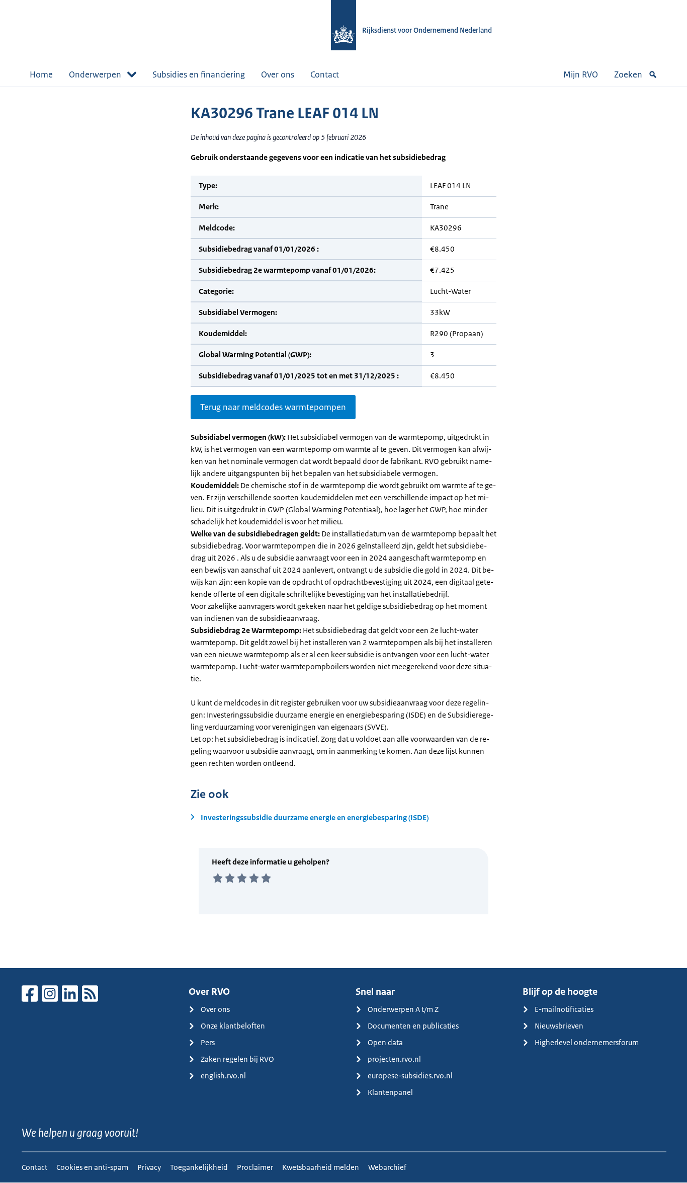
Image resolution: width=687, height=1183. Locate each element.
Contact (324, 74)
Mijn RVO (580, 74)
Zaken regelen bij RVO (237, 1059)
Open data (385, 1042)
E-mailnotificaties (564, 1009)
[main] (343, 527)
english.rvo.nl (223, 1075)
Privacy (149, 1167)
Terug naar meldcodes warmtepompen (273, 407)
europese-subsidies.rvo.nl (410, 1075)
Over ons (277, 74)
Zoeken (628, 74)
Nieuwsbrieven (559, 1026)
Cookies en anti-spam (92, 1167)
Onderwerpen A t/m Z (403, 1009)
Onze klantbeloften (233, 1026)
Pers (208, 1042)
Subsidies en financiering (198, 74)
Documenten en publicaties (413, 1026)
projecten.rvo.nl (394, 1059)
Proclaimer (255, 1167)
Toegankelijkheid (199, 1167)
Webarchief (387, 1167)
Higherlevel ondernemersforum (587, 1042)
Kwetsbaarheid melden (320, 1167)
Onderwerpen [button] (95, 74)
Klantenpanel (390, 1092)
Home (41, 74)
